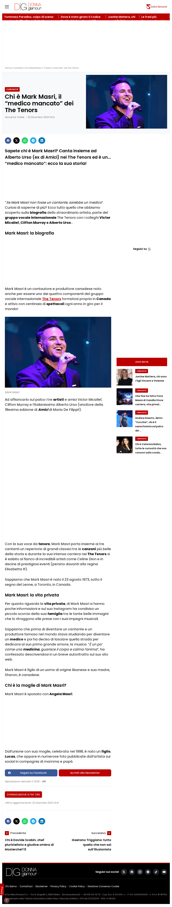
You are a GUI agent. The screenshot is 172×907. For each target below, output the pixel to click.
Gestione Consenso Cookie (103, 886)
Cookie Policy (77, 886)
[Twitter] (16, 140)
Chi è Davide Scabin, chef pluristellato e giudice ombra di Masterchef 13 (29, 845)
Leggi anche (141, 361)
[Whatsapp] (25, 140)
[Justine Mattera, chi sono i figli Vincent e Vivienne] (125, 377)
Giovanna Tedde (14, 117)
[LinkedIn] (41, 140)
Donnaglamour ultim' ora (23, 794)
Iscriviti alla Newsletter (85, 773)
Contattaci (26, 886)
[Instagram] (140, 872)
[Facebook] (8, 140)
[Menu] (9, 6)
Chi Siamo (11, 886)
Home (8, 67)
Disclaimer (41, 886)
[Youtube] (164, 872)
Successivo (98, 833)
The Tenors (51, 298)
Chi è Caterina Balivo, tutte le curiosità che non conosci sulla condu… (150, 448)
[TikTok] (156, 872)
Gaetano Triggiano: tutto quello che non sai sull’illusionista (91, 845)
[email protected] (71, 894)
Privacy (2, 890)
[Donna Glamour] (28, 7)
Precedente (18, 833)
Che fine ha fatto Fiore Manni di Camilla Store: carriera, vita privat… (149, 400)
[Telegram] (33, 140)
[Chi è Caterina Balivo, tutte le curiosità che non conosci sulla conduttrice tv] (125, 444)
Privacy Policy (58, 886)
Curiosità (17, 67)
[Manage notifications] (6, 900)
